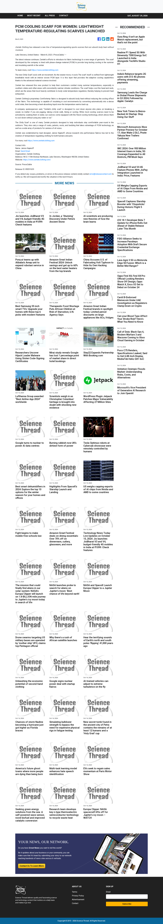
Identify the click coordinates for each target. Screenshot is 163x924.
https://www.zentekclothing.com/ (37, 160)
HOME (20, 15)
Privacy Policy (78, 896)
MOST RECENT (34, 15)
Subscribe (126, 904)
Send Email (25, 151)
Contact (75, 903)
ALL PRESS (50, 15)
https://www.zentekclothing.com (45, 70)
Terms (74, 892)
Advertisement (78, 899)
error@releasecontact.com (101, 174)
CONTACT (63, 15)
